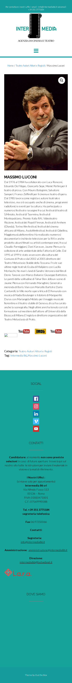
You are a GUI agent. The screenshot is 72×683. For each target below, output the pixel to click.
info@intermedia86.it (33, 542)
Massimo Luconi (37, 355)
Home (10, 65)
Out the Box (41, 675)
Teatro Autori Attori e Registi (30, 65)
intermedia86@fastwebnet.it (36, 562)
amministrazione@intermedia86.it (47, 550)
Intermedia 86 (18, 355)
